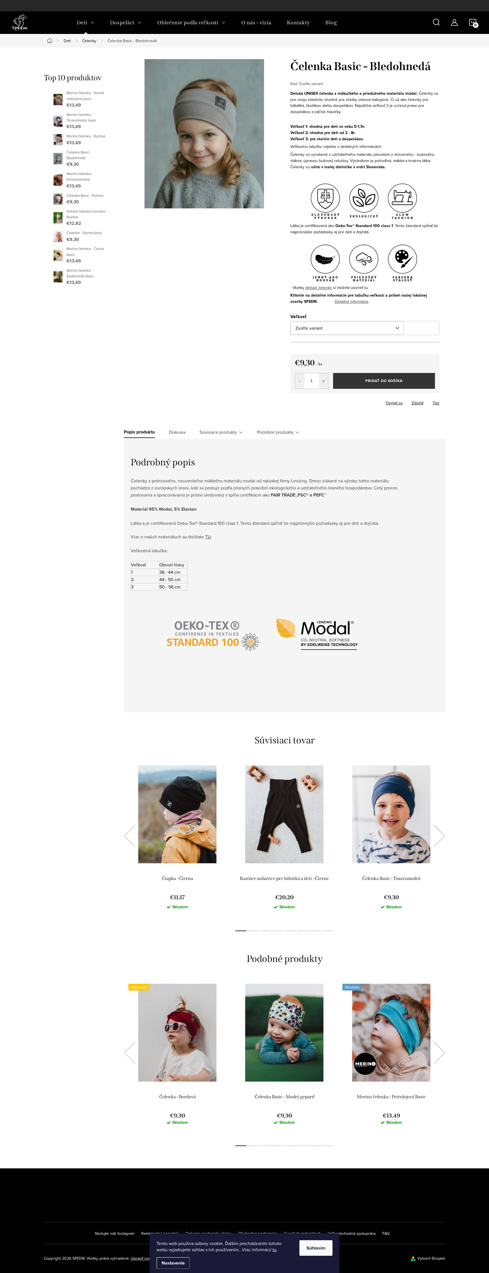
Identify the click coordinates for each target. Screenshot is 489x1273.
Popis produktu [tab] (139, 432)
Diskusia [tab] (177, 432)
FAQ (386, 1233)
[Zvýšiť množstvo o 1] (323, 381)
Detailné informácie (351, 301)
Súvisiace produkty (218, 432)
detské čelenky (318, 287)
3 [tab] (265, 1145)
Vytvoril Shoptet (431, 1258)
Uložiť (300, 402)
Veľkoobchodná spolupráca (352, 1233)
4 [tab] (278, 1145)
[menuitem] (85, 22)
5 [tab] (290, 1145)
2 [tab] (253, 1145)
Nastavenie (173, 1263)
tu (274, 1249)
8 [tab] (328, 1145)
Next (439, 836)
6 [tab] (303, 1145)
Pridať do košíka (384, 380)
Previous (129, 836)
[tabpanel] (177, 842)
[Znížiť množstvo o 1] (299, 381)
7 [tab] (315, 1145)
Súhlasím (315, 1248)
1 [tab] (240, 1145)
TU (208, 537)
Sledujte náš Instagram (114, 1233)
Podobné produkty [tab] (275, 432)
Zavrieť (346, 401)
